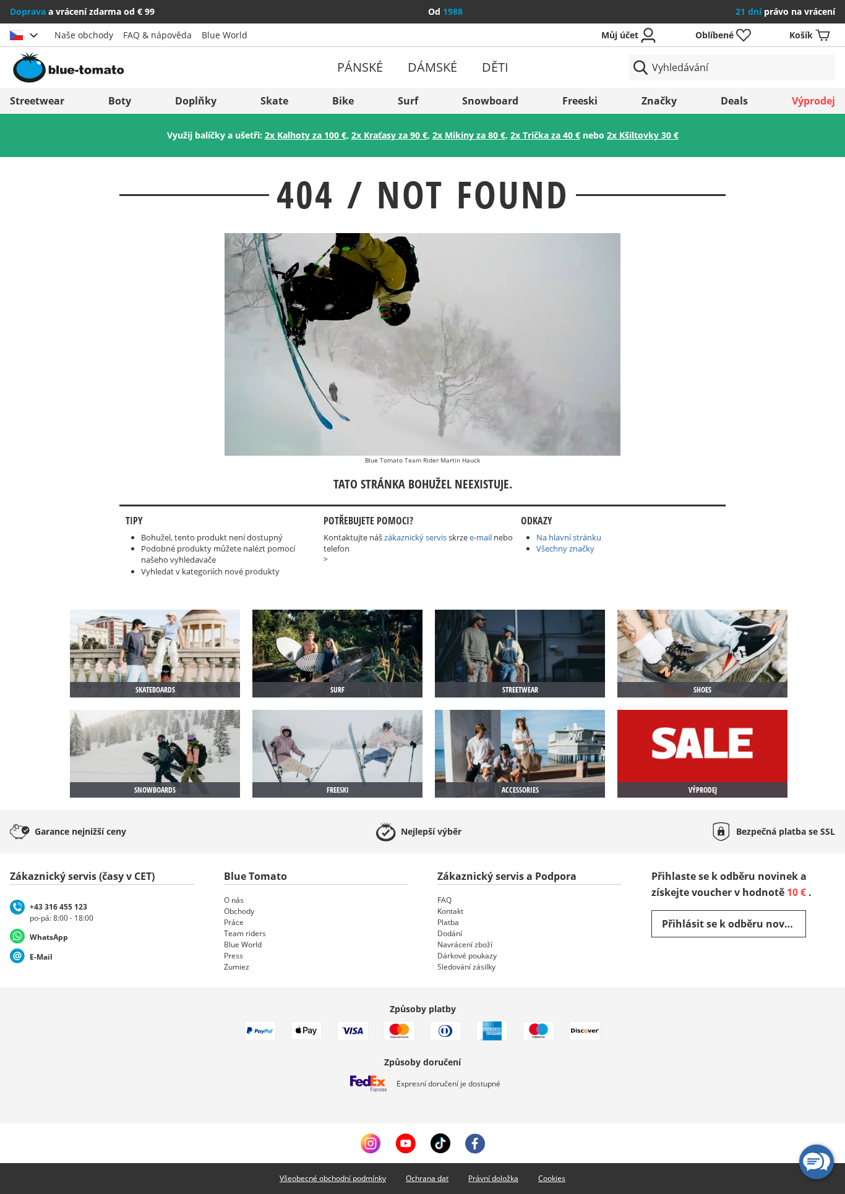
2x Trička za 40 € (545, 135)
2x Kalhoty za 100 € (305, 135)
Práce (234, 922)
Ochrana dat (427, 1178)
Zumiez (236, 967)
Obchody (239, 911)
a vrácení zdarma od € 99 (82, 11)
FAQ (444, 900)
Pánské (360, 67)
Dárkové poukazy (467, 955)
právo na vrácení (785, 11)
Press (233, 955)
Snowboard (490, 101)
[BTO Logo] (144, 67)
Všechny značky (565, 548)
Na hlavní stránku (568, 537)
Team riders (245, 933)
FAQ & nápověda (157, 35)
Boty (119, 101)
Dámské (432, 67)
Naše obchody (83, 35)
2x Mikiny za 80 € (468, 135)
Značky (659, 101)
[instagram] (370, 1143)
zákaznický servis (415, 537)
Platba (448, 922)
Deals (734, 101)
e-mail (481, 537)
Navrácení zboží (464, 944)
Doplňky (196, 101)
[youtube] (405, 1143)
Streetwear (37, 101)
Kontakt (450, 911)
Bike (343, 101)
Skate (274, 101)
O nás (234, 900)
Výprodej (813, 101)
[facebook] (475, 1143)
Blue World (224, 35)
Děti (495, 67)
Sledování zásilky (466, 967)
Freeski (580, 101)
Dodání (449, 933)
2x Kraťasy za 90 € (389, 135)
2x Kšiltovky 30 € (643, 135)
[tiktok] (440, 1143)
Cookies (551, 1178)
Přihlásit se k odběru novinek (734, 924)
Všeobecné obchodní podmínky (333, 1178)
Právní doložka (493, 1178)
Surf (408, 101)
